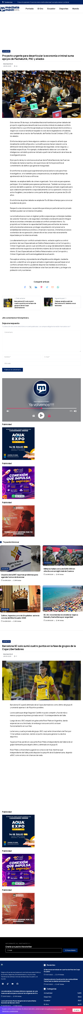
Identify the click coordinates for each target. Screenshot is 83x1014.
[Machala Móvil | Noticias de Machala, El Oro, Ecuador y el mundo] (9, 8)
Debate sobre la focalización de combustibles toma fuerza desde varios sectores (61, 980)
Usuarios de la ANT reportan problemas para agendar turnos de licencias (19, 575)
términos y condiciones (10, 1011)
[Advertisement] (41, 29)
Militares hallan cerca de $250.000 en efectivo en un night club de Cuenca (59, 569)
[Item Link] (20, 558)
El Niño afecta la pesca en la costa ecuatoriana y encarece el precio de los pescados (45, 2)
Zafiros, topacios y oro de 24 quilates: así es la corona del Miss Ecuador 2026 (20, 616)
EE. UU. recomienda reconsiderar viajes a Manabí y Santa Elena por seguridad (61, 615)
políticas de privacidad (54, 1009)
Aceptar (77, 1010)
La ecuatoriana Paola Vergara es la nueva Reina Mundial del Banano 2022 (18, 1002)
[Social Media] (3, 984)
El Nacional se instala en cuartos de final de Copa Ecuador (62, 971)
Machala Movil (8, 64)
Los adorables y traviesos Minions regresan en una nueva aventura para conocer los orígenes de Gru (19, 992)
